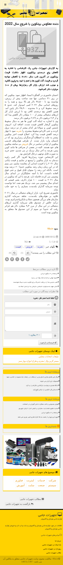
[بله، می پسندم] (28, 252)
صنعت (41, 485)
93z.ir (50, 228)
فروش (25, 144)
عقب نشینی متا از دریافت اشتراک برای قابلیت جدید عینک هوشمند (35, 282)
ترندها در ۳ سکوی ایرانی (49, 273)
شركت (52, 480)
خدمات (41, 480)
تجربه (19, 131)
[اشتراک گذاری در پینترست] (12, 259)
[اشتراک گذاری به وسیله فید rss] (7, 259)
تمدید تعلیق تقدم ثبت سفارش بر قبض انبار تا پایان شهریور (38, 408)
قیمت (18, 247)
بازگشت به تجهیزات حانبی (18, 504)
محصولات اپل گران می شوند (49, 381)
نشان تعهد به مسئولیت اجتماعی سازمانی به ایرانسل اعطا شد (38, 286)
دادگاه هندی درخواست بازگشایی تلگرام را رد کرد (42, 385)
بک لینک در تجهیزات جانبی (51, 544)
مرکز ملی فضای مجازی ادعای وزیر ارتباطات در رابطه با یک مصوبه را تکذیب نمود (32, 377)
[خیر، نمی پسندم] (14, 252)
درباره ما (58, 541)
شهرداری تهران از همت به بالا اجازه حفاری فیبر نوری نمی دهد (38, 417)
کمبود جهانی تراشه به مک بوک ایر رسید (44, 277)
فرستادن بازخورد (47, 342)
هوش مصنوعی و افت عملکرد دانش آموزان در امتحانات (40, 404)
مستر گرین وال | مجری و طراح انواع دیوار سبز (38, 361)
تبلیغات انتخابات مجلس (49, 356)
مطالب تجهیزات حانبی (31, 499)
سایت (31, 485)
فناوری (19, 480)
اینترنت (30, 480)
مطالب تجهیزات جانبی (53, 552)
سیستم (52, 485)
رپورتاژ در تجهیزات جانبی (52, 549)
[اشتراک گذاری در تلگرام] (27, 259)
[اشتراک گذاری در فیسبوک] (22, 259)
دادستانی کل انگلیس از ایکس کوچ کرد (45, 389)
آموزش (21, 485)
